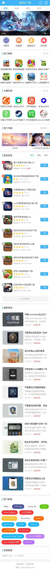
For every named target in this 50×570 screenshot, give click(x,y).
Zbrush (44, 506)
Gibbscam (33, 524)
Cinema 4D (32, 506)
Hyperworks (8, 524)
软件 (46, 155)
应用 (39, 8)
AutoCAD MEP (9, 518)
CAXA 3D (28, 542)
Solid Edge (18, 506)
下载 (44, 165)
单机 (17, 8)
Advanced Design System (13, 536)
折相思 (19, 46)
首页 (6, 8)
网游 (28, 8)
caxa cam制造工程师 (11, 542)
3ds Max (39, 518)
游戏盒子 (31, 46)
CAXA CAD (24, 530)
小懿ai (6, 506)
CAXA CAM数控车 (35, 536)
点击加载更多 (25, 299)
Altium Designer (10, 512)
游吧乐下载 (7, 556)
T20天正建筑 (26, 512)
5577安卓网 (18, 556)
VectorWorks (25, 518)
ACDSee (21, 524)
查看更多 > (44, 128)
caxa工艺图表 (9, 530)
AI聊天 (6, 46)
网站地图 (20, 564)
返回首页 (30, 564)
